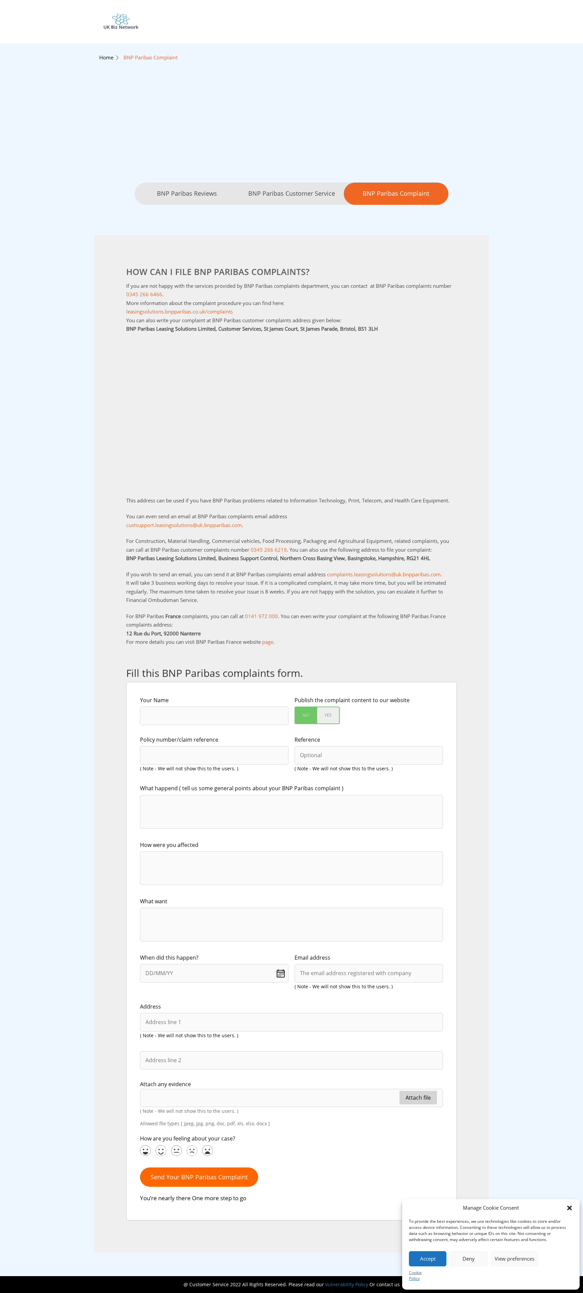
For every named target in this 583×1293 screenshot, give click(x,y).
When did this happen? (169, 957)
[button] (569, 1208)
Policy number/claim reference (179, 739)
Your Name (154, 700)
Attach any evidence (165, 1084)
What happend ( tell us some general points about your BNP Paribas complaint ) (241, 788)
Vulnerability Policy (346, 1284)
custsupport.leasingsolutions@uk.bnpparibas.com (184, 525)
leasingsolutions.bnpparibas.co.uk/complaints (179, 311)
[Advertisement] (291, 132)
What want (153, 901)
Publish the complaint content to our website (352, 700)
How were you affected (169, 845)
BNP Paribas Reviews (187, 193)
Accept (428, 1258)
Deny (469, 1258)
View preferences (514, 1258)
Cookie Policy (415, 1275)
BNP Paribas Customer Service (291, 193)
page (267, 641)
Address (150, 1006)
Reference (307, 739)
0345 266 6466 (144, 294)
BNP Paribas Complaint (150, 57)
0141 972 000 (261, 616)
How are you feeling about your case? (187, 1138)
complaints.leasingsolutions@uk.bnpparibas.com (384, 574)
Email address (312, 957)
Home (106, 57)
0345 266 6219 (269, 549)
